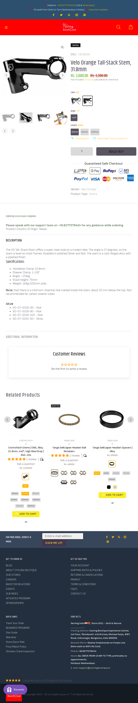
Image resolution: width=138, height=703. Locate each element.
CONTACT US (78, 593)
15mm (126, 473)
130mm (31, 506)
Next (62, 75)
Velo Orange (88, 189)
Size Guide (11, 632)
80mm (84, 131)
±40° (25, 485)
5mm (106, 473)
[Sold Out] (69, 420)
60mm (15, 493)
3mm (97, 473)
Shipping (89, 79)
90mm (75, 131)
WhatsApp (88, 5)
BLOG (9, 565)
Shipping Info (82, 138)
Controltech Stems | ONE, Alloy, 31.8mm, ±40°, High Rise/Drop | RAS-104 (26, 451)
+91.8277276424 (66, 5)
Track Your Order (15, 623)
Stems (93, 194)
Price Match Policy (16, 646)
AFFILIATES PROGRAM (18, 598)
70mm (25, 493)
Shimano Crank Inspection (20, 651)
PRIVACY (75, 579)
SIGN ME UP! (54, 543)
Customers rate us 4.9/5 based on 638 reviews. (47, 680)
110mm (36, 499)
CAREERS (11, 579)
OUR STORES (13, 575)
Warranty (11, 637)
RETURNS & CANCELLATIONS (87, 575)
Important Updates (98, 9)
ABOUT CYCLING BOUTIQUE (21, 570)
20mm (112, 479)
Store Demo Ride (15, 642)
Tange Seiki (69, 440)
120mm (19, 506)
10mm (116, 473)
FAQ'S (74, 589)
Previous (6, 75)
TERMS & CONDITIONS (83, 584)
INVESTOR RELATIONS (18, 584)
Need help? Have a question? (113, 138)
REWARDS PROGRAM (17, 628)
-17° (74, 117)
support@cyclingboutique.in (94, 667)
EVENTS (10, 589)
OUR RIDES (12, 593)
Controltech (26, 440)
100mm (95, 131)
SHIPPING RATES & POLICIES (86, 570)
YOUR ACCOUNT (80, 565)
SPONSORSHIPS (15, 603)
